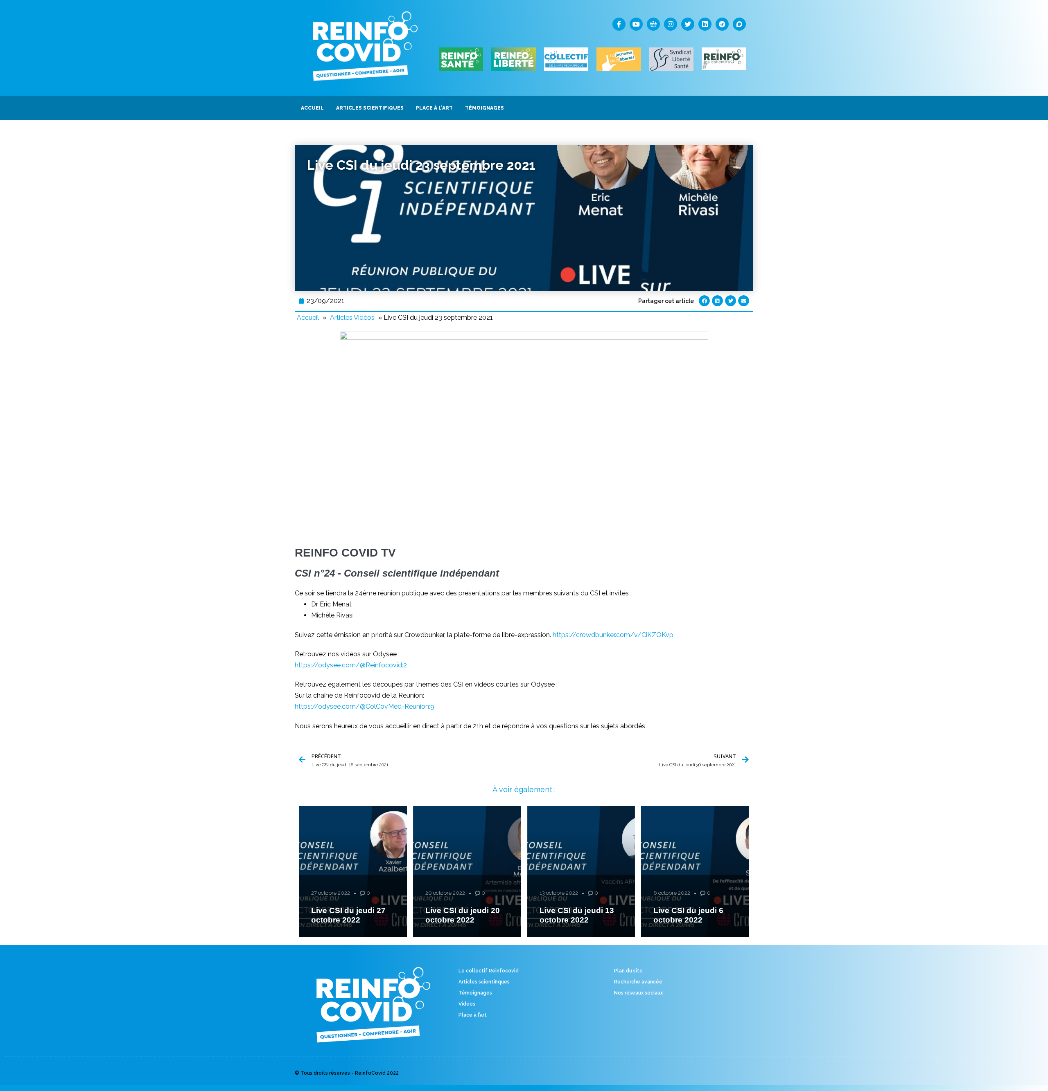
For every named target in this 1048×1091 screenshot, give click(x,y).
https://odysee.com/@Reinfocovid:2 (351, 665)
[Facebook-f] (619, 24)
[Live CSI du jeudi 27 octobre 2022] (353, 871)
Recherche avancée (638, 982)
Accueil (308, 317)
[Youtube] (636, 24)
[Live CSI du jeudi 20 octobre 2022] (467, 871)
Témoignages (475, 993)
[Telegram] (722, 24)
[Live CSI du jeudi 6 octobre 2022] (695, 871)
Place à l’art (472, 1015)
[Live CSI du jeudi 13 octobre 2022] (581, 871)
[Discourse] (739, 24)
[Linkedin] (704, 24)
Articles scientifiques (484, 982)
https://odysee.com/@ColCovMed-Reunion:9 (364, 706)
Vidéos (466, 1004)
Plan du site (628, 971)
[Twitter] (687, 24)
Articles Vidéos (352, 317)
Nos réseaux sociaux (638, 993)
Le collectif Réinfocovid (488, 971)
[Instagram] (670, 24)
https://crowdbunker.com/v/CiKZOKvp (613, 635)
